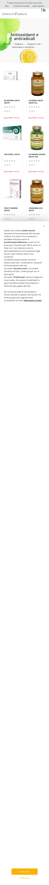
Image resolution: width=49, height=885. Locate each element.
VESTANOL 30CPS (12, 154)
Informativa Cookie (32, 300)
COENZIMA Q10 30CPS (35, 209)
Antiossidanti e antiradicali (23, 47)
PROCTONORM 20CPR (11, 209)
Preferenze (24, 878)
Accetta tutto (24, 871)
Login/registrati (38, 6)
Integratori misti (34, 44)
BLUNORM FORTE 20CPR (12, 101)
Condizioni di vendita (21, 6)
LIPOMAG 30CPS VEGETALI (36, 101)
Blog (6, 6)
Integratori (18, 44)
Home (8, 44)
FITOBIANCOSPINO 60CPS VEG (37, 155)
